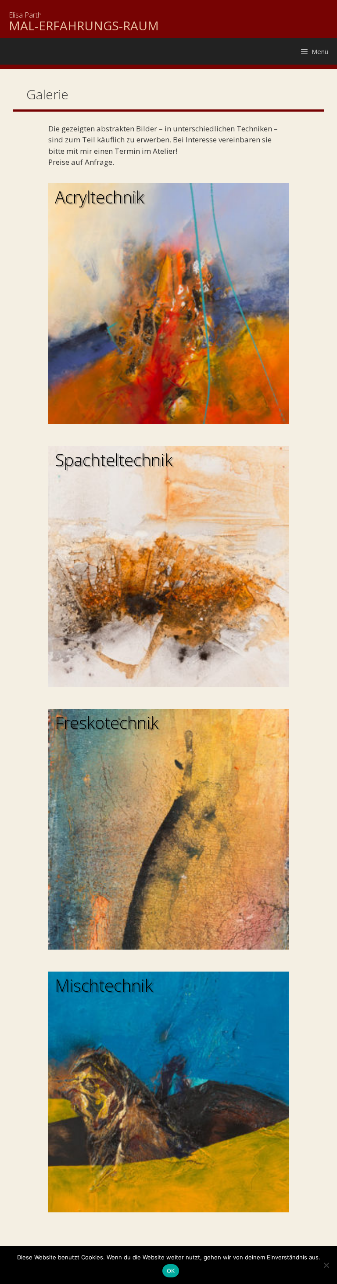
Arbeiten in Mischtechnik (168, 1092)
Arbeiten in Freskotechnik (168, 829)
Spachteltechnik (113, 459)
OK (171, 1270)
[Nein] (326, 1265)
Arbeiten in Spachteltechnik (168, 566)
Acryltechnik (99, 196)
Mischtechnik (104, 985)
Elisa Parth (25, 15)
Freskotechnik (106, 722)
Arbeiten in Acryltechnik (168, 303)
